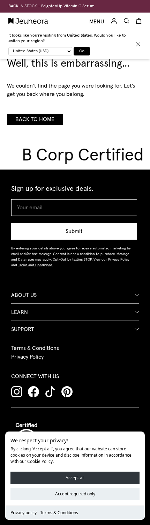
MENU (96, 22)
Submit (74, 231)
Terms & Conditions (59, 513)
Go (81, 51)
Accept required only (75, 494)
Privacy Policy (27, 357)
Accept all (75, 478)
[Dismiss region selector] (138, 44)
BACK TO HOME (34, 119)
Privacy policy (23, 513)
